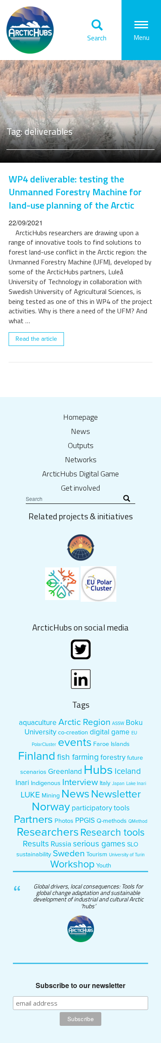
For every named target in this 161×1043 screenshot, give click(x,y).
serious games (99, 844)
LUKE (30, 795)
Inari (22, 782)
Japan (118, 783)
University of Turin (127, 855)
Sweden (69, 853)
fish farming (78, 757)
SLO (132, 844)
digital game (110, 732)
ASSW (118, 723)
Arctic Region (84, 722)
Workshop (72, 864)
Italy (105, 783)
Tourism (96, 854)
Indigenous (46, 783)
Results (36, 844)
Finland (36, 756)
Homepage (80, 417)
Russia (61, 844)
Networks (81, 459)
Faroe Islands (111, 744)
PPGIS (85, 820)
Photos (64, 821)
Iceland (128, 771)
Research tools (112, 833)
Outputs (81, 445)
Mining (51, 795)
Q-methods (112, 821)
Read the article (36, 339)
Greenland (65, 771)
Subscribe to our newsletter (80, 985)
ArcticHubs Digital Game (80, 473)
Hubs (98, 769)
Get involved (80, 488)
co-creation (73, 732)
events (74, 742)
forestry (112, 757)
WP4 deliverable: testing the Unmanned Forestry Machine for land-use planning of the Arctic (75, 192)
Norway (51, 807)
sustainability (33, 854)
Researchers (48, 832)
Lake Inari (136, 783)
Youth (103, 865)
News (80, 431)
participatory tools (101, 808)
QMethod (137, 821)
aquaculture (38, 722)
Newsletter (116, 794)
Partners (33, 819)
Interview (80, 782)
